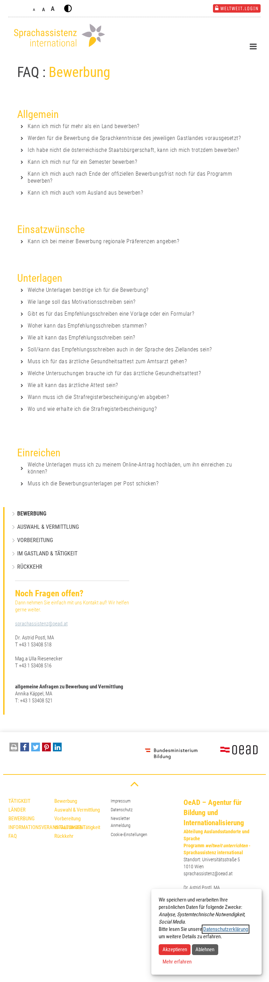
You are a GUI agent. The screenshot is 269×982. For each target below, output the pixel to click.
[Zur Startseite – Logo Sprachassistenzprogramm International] (57, 35)
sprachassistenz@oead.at (41, 623)
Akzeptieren (175, 949)
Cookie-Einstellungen (129, 834)
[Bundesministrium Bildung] (171, 753)
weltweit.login (239, 8)
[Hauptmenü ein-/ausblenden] (253, 46)
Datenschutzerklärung (225, 929)
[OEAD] (231, 753)
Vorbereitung (35, 540)
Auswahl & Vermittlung (48, 527)
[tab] (132, 126)
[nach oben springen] (134, 783)
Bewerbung (31, 513)
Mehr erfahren (177, 962)
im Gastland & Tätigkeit (47, 553)
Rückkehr (29, 566)
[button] (24, 749)
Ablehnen (204, 949)
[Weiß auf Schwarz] (68, 8)
